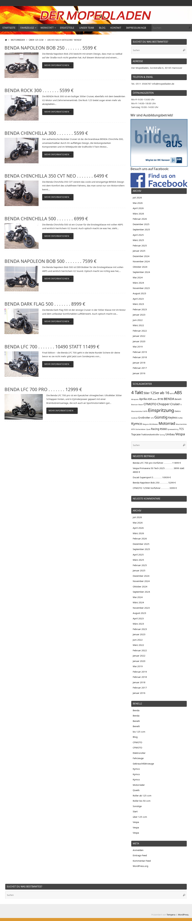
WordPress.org (140, 865)
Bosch (140, 405)
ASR (149, 399)
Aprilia (143, 399)
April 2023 (138, 298)
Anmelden (138, 850)
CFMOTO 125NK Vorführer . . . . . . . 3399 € (155, 487)
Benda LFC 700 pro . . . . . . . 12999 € (43, 389)
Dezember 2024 (141, 256)
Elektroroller (139, 752)
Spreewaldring (172, 429)
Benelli (178, 399)
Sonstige (137, 806)
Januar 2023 (139, 314)
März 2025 (138, 240)
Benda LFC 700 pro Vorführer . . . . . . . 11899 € (157, 462)
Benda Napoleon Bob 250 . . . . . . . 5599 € (50, 48)
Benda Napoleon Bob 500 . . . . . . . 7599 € (50, 261)
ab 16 (164, 392)
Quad (148, 429)
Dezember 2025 (141, 224)
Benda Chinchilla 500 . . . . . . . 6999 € (46, 218)
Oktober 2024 (140, 266)
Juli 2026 (137, 197)
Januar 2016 (139, 373)
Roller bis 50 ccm (141, 800)
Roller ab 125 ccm (142, 795)
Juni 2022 (138, 319)
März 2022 (138, 325)
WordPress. (183, 914)
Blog (135, 736)
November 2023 (141, 288)
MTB (133, 429)
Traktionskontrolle (150, 434)
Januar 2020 (139, 341)
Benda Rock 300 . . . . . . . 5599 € (39, 90)
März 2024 (138, 282)
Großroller (144, 417)
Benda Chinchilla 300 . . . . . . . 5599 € (46, 133)
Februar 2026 (140, 218)
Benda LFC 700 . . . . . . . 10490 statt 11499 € (51, 347)
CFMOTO (150, 404)
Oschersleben (140, 429)
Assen (155, 399)
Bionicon (134, 405)
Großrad (134, 418)
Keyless (173, 417)
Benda (136, 710)
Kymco (136, 423)
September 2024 (141, 272)
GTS (152, 418)
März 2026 (138, 213)
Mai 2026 (138, 202)
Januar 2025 (139, 250)
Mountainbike (181, 424)
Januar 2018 (139, 362)
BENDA (169, 399)
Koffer (180, 418)
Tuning (162, 435)
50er (147, 393)
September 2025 (141, 229)
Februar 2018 (140, 357)
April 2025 (138, 234)
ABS (178, 392)
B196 (160, 399)
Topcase (136, 434)
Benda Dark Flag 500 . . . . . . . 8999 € (44, 304)
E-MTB (145, 411)
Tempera (171, 914)
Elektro (178, 411)
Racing (155, 429)
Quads (136, 790)
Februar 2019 (140, 351)
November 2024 (141, 261)
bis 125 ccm (139, 731)
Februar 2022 (140, 330)
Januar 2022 (139, 335)
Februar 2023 (140, 309)
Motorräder (18, 40)
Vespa (180, 434)
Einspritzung (161, 410)
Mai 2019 (138, 346)
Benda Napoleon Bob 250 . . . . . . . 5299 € (154, 482)
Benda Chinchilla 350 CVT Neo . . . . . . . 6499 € (56, 176)
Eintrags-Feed (140, 855)
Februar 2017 (140, 367)
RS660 (163, 429)
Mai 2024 (138, 277)
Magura (146, 424)
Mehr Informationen (56, 65)
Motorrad (167, 423)
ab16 (172, 393)
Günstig (161, 417)
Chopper (163, 404)
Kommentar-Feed (142, 860)
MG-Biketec (153, 424)
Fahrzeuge (138, 758)
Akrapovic (135, 399)
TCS (181, 429)
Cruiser (175, 404)
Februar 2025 (140, 245)
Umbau (170, 434)
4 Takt (137, 392)
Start (135, 811)
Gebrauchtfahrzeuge (143, 763)
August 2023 (139, 293)
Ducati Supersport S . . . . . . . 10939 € (152, 477)
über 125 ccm (36, 40)
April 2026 (138, 208)
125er (154, 392)
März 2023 (138, 303)
